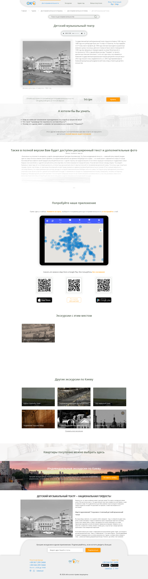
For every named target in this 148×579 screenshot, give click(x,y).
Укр (116, 4)
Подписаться (93, 550)
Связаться (40, 571)
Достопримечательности (50, 3)
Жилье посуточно (96, 3)
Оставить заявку (110, 478)
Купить (113, 99)
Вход (109, 2)
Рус (112, 4)
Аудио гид (81, 3)
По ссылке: (74, 300)
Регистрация (117, 2)
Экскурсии (68, 3)
